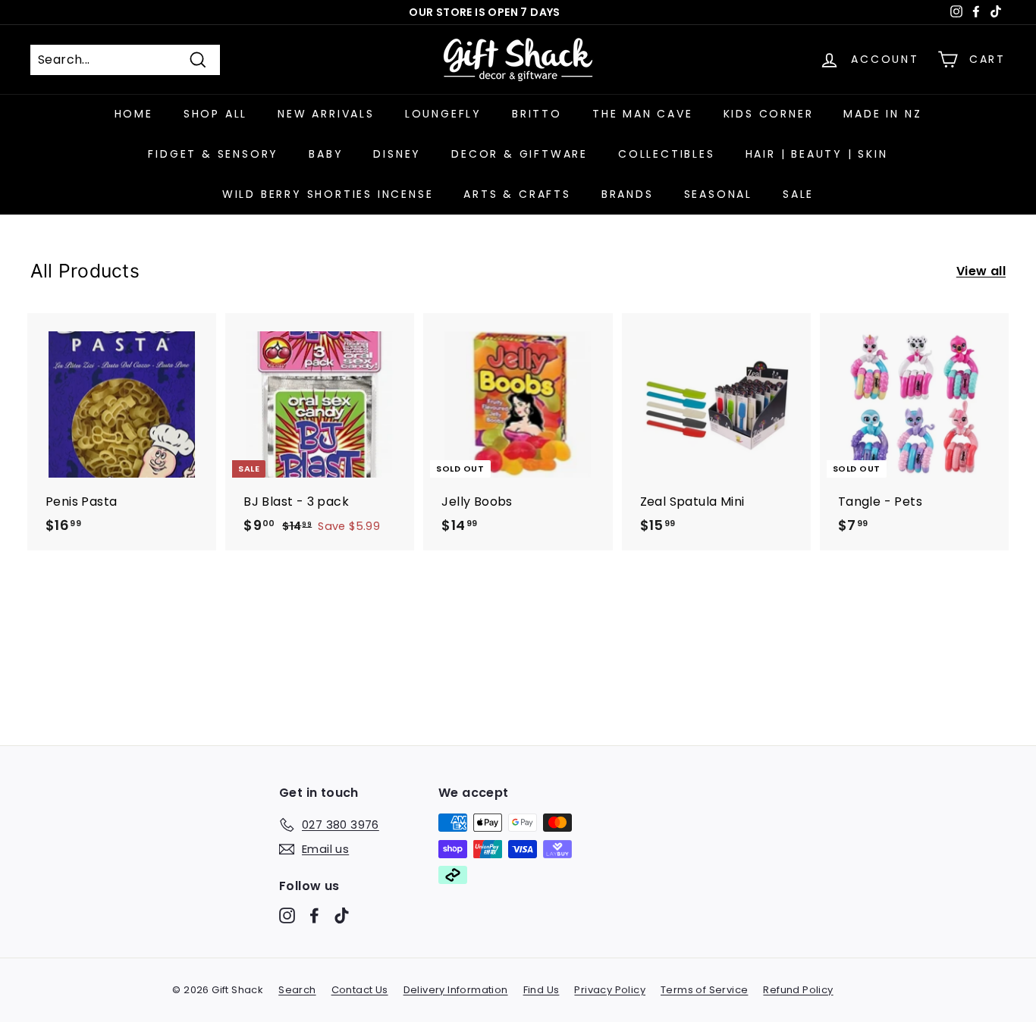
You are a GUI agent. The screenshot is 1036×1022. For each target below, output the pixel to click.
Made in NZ (882, 113)
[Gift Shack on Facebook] (314, 915)
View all (981, 271)
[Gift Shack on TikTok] (342, 915)
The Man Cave (642, 113)
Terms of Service (704, 990)
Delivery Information (455, 990)
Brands (627, 194)
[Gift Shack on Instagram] (287, 915)
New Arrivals (326, 113)
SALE (798, 194)
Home (134, 113)
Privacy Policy (609, 990)
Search (297, 990)
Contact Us (359, 990)
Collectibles (666, 153)
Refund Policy (798, 990)
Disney (397, 153)
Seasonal (718, 194)
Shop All (215, 113)
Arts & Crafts (516, 194)
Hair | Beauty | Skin (817, 153)
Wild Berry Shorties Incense (328, 194)
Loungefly (443, 113)
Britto (537, 113)
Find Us (541, 990)
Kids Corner (769, 113)
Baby (326, 153)
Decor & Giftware (519, 153)
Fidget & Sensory (213, 153)
